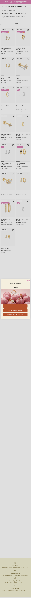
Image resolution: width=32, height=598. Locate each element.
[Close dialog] (28, 281)
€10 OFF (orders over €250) (15, 310)
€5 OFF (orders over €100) (15, 306)
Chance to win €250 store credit (15, 314)
